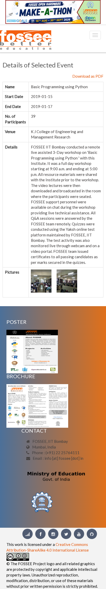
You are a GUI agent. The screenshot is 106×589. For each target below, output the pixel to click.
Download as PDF (87, 76)
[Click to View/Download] (32, 351)
